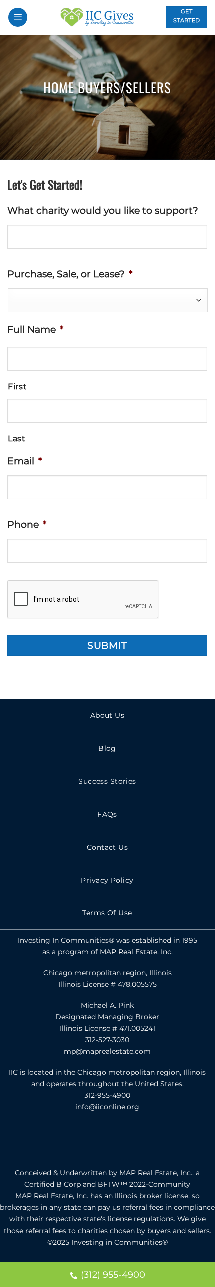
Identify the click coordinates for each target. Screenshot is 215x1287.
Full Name (36, 329)
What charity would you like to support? (103, 210)
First (17, 386)
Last (17, 438)
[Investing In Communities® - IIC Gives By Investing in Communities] (97, 17)
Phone (27, 524)
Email (25, 461)
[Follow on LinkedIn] (130, 1140)
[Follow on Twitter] (108, 1140)
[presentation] (84, 599)
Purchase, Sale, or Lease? (70, 274)
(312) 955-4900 (113, 1274)
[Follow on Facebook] (86, 1140)
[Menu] (18, 17)
